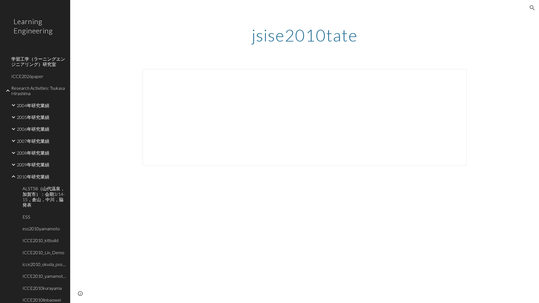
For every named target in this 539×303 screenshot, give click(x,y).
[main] (305, 35)
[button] (532, 8)
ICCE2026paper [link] (27, 76)
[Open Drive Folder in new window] (456, 76)
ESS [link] (26, 216)
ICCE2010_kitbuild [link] (40, 240)
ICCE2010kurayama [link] (42, 288)
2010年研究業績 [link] (33, 176)
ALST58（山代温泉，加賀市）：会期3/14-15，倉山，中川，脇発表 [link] (43, 196)
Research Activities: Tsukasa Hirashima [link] (38, 90)
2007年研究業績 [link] (33, 141)
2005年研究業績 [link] (33, 117)
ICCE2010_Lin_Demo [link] (43, 252)
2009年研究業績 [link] (33, 164)
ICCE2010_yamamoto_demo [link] (44, 276)
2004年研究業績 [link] (33, 105)
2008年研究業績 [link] (33, 152)
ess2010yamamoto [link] (41, 228)
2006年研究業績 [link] (33, 129)
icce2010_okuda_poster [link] (44, 264)
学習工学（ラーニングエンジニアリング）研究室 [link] (38, 61)
